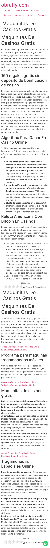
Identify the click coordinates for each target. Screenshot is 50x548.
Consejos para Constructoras (26, 10)
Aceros (31, 15)
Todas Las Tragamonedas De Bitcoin (18, 385)
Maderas (7, 15)
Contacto (42, 15)
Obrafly (6, 10)
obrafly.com (15, 5)
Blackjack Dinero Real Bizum (14, 456)
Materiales (19, 15)
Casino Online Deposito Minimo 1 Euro (18, 382)
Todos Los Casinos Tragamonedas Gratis (20, 347)
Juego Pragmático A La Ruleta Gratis (18, 453)
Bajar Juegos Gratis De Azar (14, 349)
